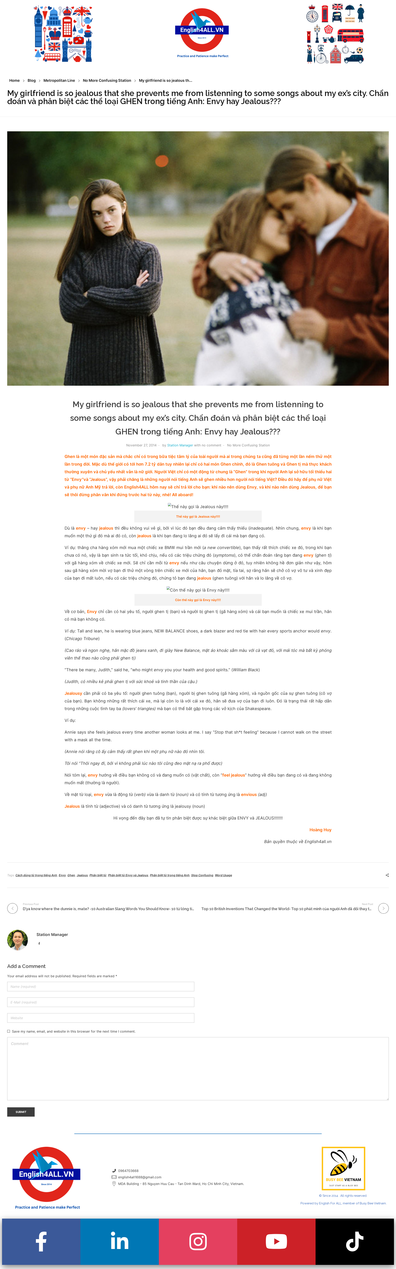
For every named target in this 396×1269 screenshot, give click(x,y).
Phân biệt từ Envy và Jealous (128, 875)
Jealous (82, 875)
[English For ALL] (202, 33)
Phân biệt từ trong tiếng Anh (170, 875)
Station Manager (180, 445)
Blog (32, 80)
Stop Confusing (202, 875)
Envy (62, 875)
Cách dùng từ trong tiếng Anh (36, 875)
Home (14, 80)
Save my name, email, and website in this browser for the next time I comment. (74, 1031)
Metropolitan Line (59, 80)
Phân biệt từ (98, 875)
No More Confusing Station (107, 80)
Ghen (71, 875)
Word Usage (223, 875)
